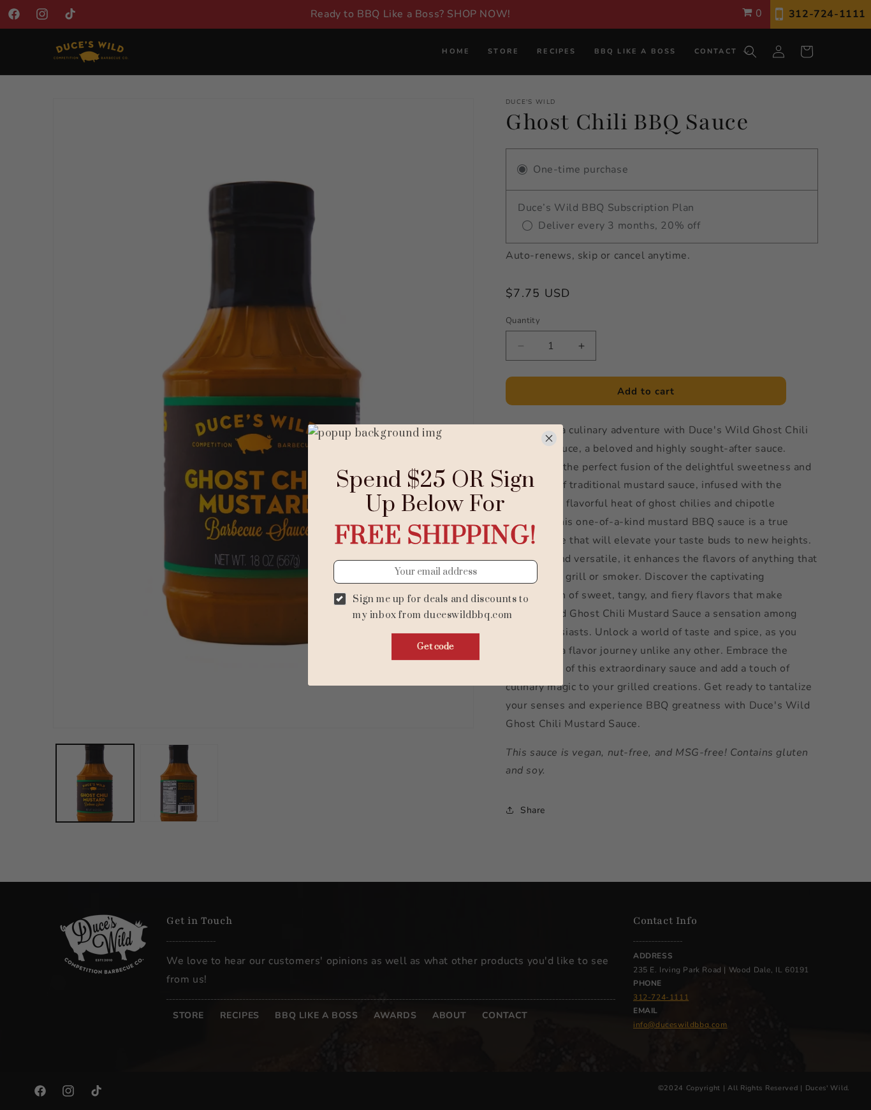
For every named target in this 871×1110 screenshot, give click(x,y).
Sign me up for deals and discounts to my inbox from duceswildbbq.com (441, 607)
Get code (435, 646)
